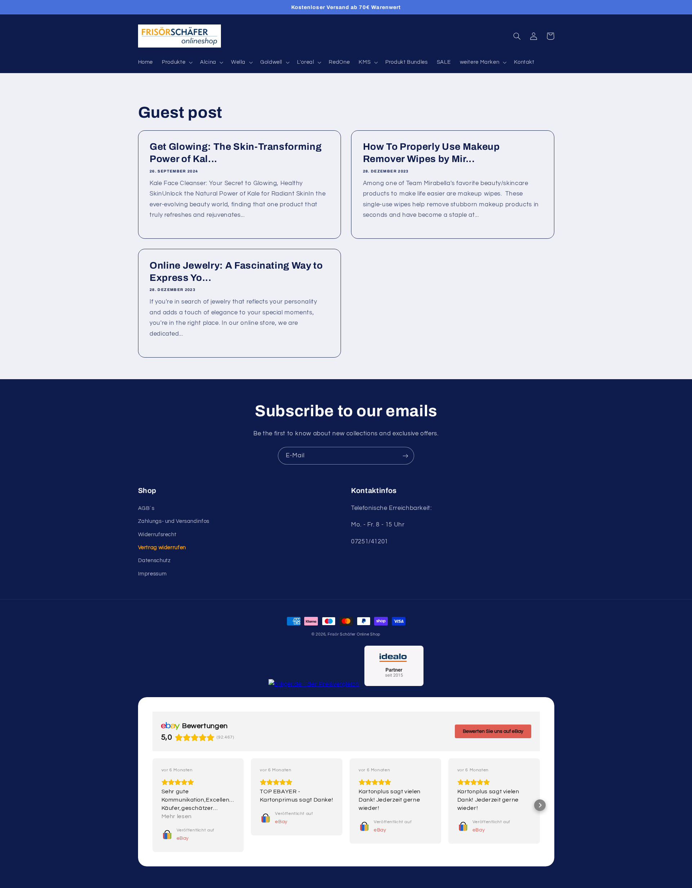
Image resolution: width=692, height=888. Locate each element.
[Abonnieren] (405, 456)
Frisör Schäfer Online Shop (354, 634)
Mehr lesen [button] (176, 816)
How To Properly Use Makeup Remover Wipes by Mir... (431, 153)
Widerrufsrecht (157, 534)
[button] (177, 62)
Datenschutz (154, 560)
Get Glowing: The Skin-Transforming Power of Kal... (235, 153)
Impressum (152, 574)
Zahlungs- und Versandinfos (173, 521)
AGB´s (146, 508)
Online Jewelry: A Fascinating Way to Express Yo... (236, 271)
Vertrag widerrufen (162, 547)
